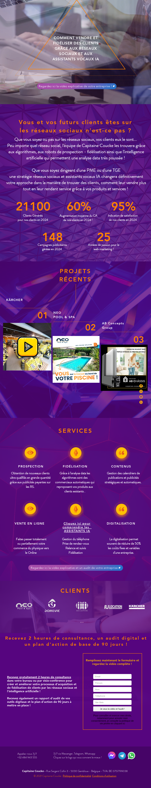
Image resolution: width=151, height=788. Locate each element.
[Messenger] (141, 397)
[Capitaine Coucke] (141, 386)
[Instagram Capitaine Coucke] (141, 391)
